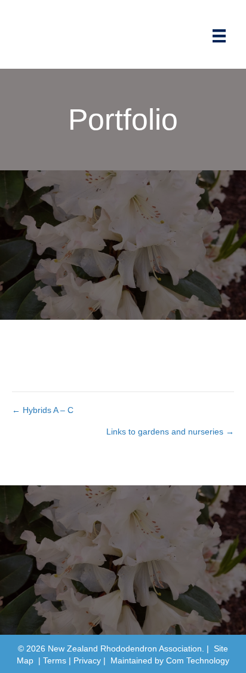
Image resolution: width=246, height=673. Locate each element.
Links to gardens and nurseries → (170, 431)
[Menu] (219, 36)
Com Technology (197, 660)
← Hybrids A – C (42, 410)
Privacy (87, 660)
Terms (54, 660)
